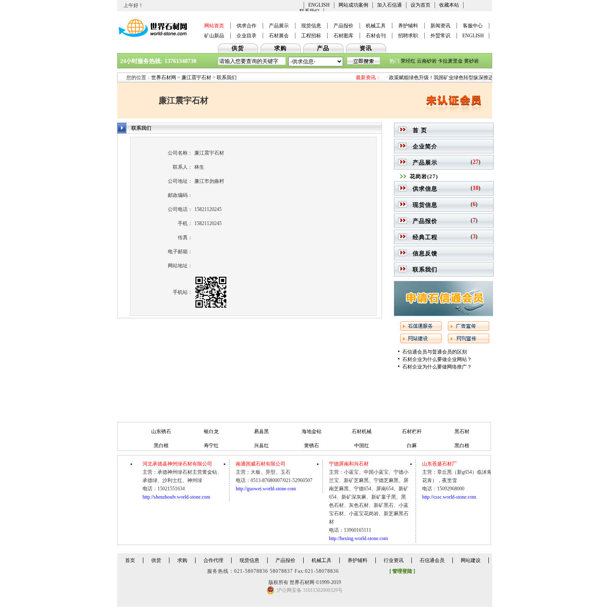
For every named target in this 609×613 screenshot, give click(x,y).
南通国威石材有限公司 (260, 464)
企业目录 (246, 36)
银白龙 (211, 431)
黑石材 (461, 431)
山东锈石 (161, 431)
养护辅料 (408, 26)
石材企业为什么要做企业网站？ (437, 359)
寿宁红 (211, 445)
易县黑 (261, 431)
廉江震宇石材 (196, 77)
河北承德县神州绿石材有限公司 (177, 464)
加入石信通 (389, 5)
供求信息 (425, 189)
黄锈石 (311, 445)
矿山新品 (214, 36)
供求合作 (246, 26)
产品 (323, 48)
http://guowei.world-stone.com (266, 489)
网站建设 (471, 560)
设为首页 (420, 5)
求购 (280, 48)
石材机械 (362, 431)
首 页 (420, 130)
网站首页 (214, 26)
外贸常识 (440, 36)
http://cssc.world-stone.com (449, 497)
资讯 (366, 48)
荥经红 (408, 61)
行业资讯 (394, 560)
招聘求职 (408, 36)
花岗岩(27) (424, 176)
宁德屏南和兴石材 (349, 464)
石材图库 (343, 36)
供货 (238, 48)
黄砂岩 (471, 61)
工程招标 (311, 36)
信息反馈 (425, 253)
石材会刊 (376, 36)
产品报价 (343, 26)
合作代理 (213, 560)
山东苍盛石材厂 (439, 464)
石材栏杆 (412, 431)
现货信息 (311, 26)
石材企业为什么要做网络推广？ (437, 367)
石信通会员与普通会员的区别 (434, 352)
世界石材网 (163, 77)
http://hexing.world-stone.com (358, 538)
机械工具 (376, 26)
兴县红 (261, 445)
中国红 (361, 445)
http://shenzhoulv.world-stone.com (176, 497)
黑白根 (161, 445)
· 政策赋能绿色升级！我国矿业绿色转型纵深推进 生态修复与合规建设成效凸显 (467, 77)
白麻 (412, 445)
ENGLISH (319, 5)
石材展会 (279, 36)
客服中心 (473, 26)
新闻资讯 (440, 26)
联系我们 (227, 77)
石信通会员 (432, 560)
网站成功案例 (353, 5)
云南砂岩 (427, 61)
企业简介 (425, 146)
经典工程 (425, 237)
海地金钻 (311, 431)
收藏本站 (449, 5)
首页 (130, 560)
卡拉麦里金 (450, 61)
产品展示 (279, 26)
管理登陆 (402, 571)
